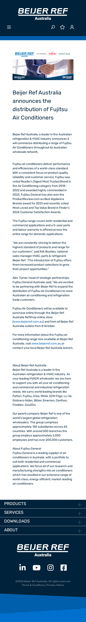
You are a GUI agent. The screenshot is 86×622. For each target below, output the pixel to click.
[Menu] (9, 27)
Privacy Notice (55, 585)
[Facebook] (64, 568)
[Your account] (72, 27)
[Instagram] (50, 568)
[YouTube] (36, 568)
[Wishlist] (62, 27)
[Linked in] (22, 568)
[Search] (53, 27)
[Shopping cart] (79, 25)
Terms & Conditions (33, 585)
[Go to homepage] (43, 14)
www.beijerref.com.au (28, 321)
